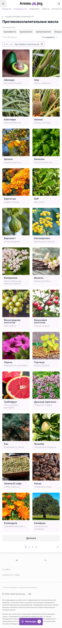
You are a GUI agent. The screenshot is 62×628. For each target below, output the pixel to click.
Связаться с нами (11, 574)
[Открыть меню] (3, 3)
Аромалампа (26, 31)
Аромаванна (10, 31)
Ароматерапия (43, 31)
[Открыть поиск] (59, 3)
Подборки (34, 9)
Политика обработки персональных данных (19, 587)
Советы (46, 9)
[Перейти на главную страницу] (31, 3)
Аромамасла (20, 9)
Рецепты (6, 9)
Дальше (31, 538)
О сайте (6, 569)
